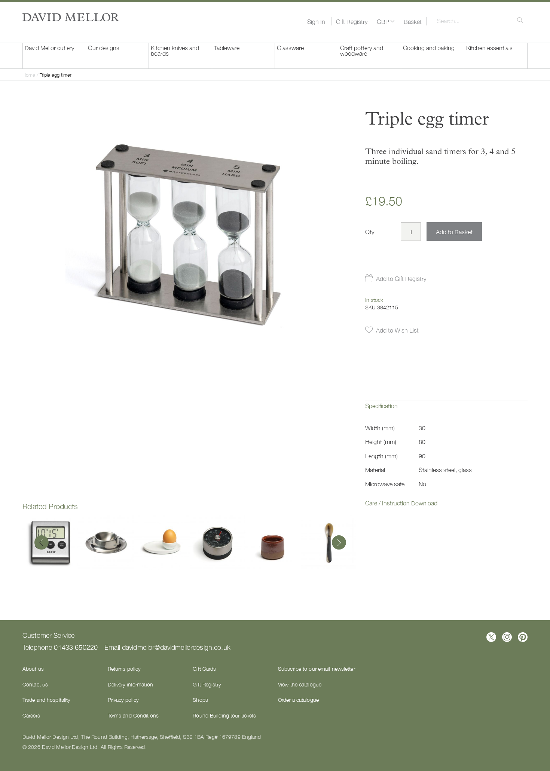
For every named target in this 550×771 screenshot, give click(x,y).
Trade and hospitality (46, 699)
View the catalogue (299, 684)
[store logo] (70, 17)
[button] (385, 21)
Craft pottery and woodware (361, 50)
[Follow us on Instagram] (507, 637)
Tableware (226, 47)
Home (28, 74)
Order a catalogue (298, 699)
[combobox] (481, 20)
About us (33, 668)
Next (337, 543)
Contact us (35, 684)
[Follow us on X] (491, 637)
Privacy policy (123, 699)
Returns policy (124, 668)
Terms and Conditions (133, 715)
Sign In (316, 21)
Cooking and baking (429, 47)
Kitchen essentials (489, 47)
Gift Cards (204, 668)
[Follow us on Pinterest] (523, 637)
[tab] (446, 411)
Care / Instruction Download (401, 502)
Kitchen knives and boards (175, 50)
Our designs (103, 47)
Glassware (290, 47)
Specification (381, 405)
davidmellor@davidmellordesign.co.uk (176, 647)
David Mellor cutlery (49, 47)
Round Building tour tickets (224, 715)
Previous (41, 543)
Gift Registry (351, 21)
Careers (31, 715)
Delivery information (130, 684)
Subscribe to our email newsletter (316, 668)
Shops (200, 699)
